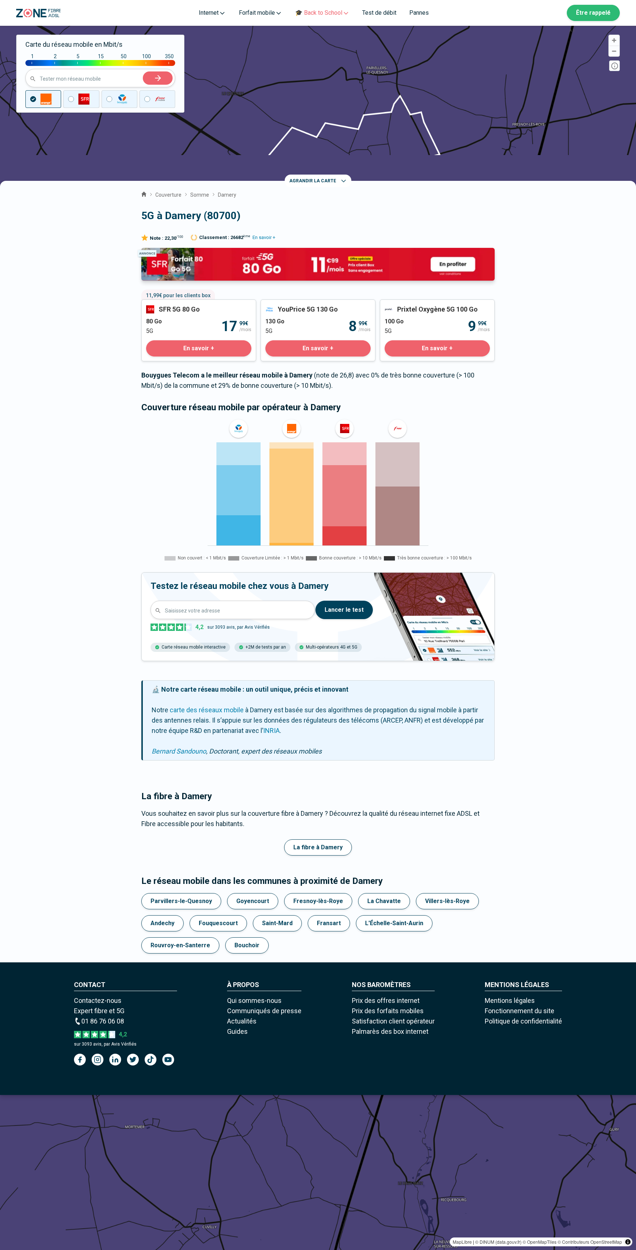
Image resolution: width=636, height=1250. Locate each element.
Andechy (162, 923)
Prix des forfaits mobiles (388, 1011)
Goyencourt (252, 901)
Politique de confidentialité (523, 1021)
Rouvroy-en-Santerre (180, 945)
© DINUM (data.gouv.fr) (498, 1242)
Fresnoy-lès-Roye (318, 901)
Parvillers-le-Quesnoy (181, 901)
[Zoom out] (614, 51)
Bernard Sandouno (179, 751)
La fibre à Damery (318, 847)
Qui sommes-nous (254, 1000)
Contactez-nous (97, 1000)
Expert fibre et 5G (99, 1011)
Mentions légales (510, 1000)
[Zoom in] (614, 40)
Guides (237, 1031)
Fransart (329, 923)
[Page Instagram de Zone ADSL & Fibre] (97, 1059)
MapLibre (462, 1242)
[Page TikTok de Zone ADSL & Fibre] (150, 1059)
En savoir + (263, 237)
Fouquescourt (218, 923)
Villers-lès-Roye (447, 901)
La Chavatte (384, 901)
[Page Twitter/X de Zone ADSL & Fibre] (133, 1059)
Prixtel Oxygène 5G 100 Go (418, 305)
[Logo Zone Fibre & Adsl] (38, 13)
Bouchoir (246, 945)
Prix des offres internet (386, 1000)
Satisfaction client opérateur (393, 1021)
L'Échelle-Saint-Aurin (394, 923)
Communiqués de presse (264, 1011)
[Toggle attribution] (627, 1241)
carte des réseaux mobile (207, 710)
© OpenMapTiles (539, 1242)
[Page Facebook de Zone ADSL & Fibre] (80, 1059)
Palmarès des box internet (390, 1031)
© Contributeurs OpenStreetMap (590, 1242)
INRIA (271, 730)
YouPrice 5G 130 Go (290, 305)
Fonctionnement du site (519, 1011)
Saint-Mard (277, 923)
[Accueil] (143, 193)
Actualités (242, 1021)
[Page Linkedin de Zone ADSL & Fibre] (115, 1059)
